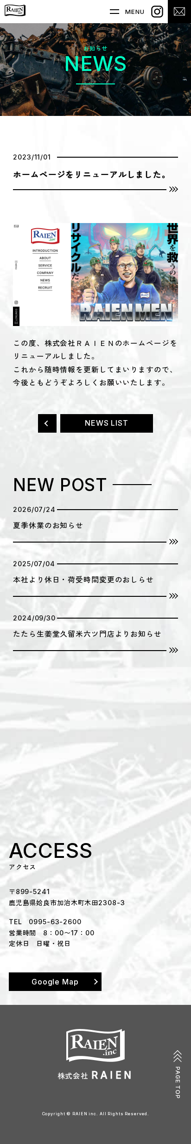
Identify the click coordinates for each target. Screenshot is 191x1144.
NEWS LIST (106, 423)
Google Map (55, 982)
